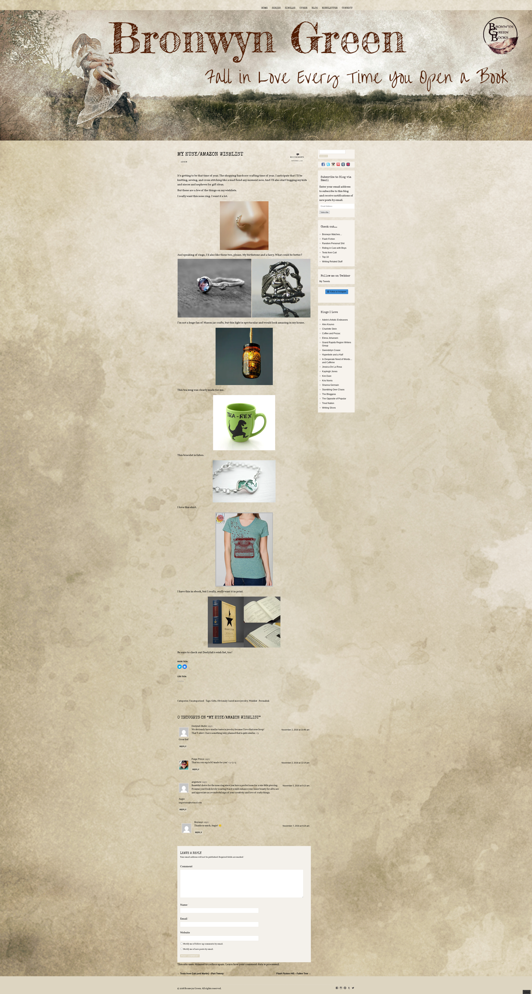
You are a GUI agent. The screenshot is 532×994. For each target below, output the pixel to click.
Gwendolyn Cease (331, 350)
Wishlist (253, 701)
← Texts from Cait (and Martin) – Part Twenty (200, 973)
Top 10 (325, 257)
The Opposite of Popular (334, 398)
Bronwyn (198, 822)
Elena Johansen (330, 338)
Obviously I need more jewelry (232, 701)
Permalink (264, 701)
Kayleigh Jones (329, 371)
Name (184, 905)
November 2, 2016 (297, 161)
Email (184, 919)
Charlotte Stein (329, 328)
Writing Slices (329, 407)
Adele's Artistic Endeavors (335, 319)
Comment (186, 866)
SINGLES (290, 8)
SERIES (276, 8)
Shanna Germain (330, 385)
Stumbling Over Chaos (333, 389)
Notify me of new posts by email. (198, 949)
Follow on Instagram (338, 292)
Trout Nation (328, 403)
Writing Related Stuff (332, 261)
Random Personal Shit (333, 243)
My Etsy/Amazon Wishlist (210, 154)
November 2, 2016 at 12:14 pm (296, 763)
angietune (196, 782)
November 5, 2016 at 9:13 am (296, 786)
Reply (183, 746)
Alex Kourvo (328, 324)
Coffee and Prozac (331, 333)
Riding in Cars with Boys (334, 248)
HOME (264, 8)
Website (185, 933)
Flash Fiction (328, 239)
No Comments (297, 157)
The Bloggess (329, 394)
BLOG (315, 8)
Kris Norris (327, 380)
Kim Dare (326, 376)
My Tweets (324, 281)
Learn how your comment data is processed (252, 964)
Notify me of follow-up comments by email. (203, 944)
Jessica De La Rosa (332, 367)
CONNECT (347, 8)
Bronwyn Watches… (332, 234)
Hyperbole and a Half (332, 354)
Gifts (213, 701)
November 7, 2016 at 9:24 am (296, 826)
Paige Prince (198, 759)
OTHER (303, 8)
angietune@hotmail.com (190, 802)
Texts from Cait (329, 252)
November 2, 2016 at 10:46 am (296, 730)
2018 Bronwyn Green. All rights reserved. (200, 988)
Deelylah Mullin (199, 726)
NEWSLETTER (330, 8)
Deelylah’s (209, 652)
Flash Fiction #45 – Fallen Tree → (293, 973)
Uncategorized (196, 701)
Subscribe (324, 212)
